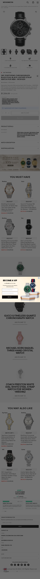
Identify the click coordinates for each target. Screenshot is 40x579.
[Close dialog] (39, 278)
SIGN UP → (10, 297)
